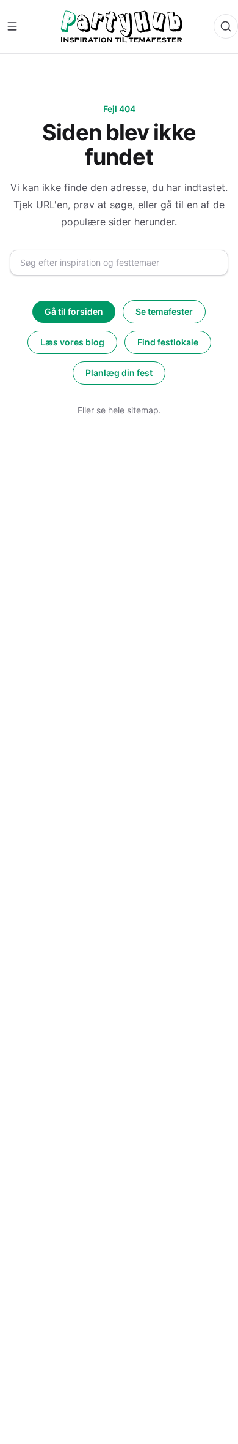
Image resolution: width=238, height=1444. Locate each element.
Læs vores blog (72, 342)
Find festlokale (167, 342)
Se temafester (164, 311)
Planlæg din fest (119, 372)
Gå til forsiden (74, 311)
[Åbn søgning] (226, 26)
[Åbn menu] (12, 26)
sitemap (143, 410)
